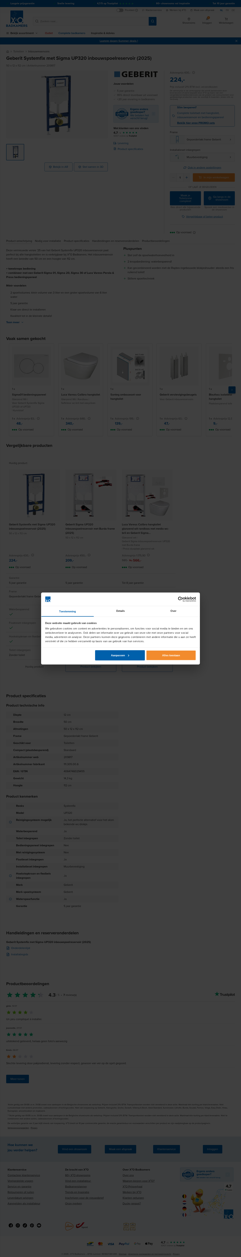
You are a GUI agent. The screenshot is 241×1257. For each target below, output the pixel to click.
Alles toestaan (171, 655)
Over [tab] (173, 610)
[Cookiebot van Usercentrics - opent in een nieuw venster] (180, 599)
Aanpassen (118, 655)
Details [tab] (120, 610)
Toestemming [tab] (67, 611)
